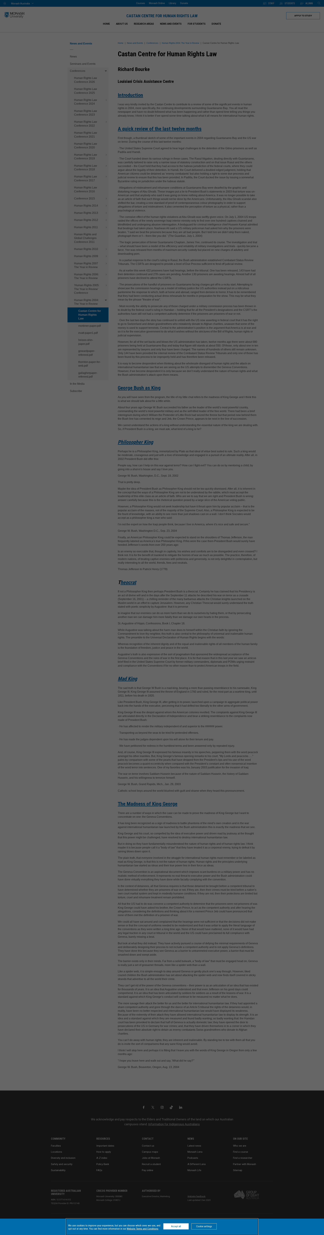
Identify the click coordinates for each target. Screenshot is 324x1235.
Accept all (176, 1226)
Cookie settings (204, 1226)
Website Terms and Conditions (142, 1228)
